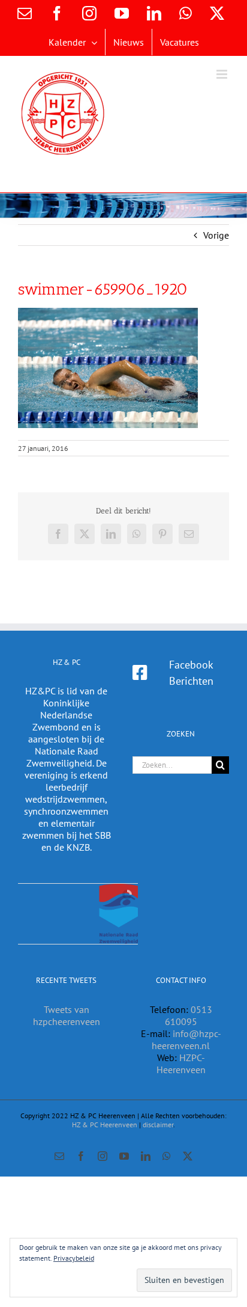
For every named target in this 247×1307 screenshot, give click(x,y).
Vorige (216, 235)
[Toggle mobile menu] (222, 74)
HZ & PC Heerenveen (104, 1124)
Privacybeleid (73, 1258)
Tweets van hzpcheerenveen (66, 1015)
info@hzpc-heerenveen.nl (186, 1039)
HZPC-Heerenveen (181, 1063)
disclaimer (158, 1124)
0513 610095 (188, 1015)
